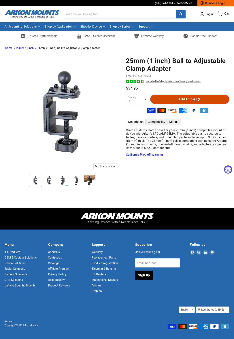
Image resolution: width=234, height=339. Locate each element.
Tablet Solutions (15, 268)
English (185, 309)
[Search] (181, 14)
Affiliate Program (58, 268)
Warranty (97, 252)
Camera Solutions (16, 274)
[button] (35, 180)
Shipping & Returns (104, 268)
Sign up (144, 275)
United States (211, 309)
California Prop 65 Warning (144, 154)
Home (8, 48)
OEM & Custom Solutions (21, 257)
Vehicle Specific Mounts (20, 285)
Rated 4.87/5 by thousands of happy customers (173, 81)
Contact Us (55, 257)
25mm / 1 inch (25, 48)
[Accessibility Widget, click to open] (228, 169)
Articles (96, 285)
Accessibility (56, 280)
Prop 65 (97, 291)
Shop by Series (120, 26)
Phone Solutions (15, 263)
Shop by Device (91, 26)
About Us (54, 252)
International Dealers (105, 280)
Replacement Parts (104, 257)
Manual (174, 122)
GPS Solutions (14, 280)
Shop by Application (59, 26)
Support (144, 26)
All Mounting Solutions (21, 26)
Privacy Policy (57, 274)
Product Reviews (59, 285)
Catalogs (53, 263)
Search (8, 321)
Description (136, 122)
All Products (12, 252)
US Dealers (99, 274)
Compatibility (156, 122)
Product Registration (105, 263)
